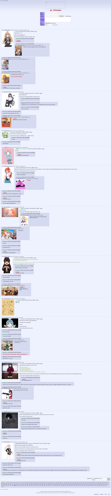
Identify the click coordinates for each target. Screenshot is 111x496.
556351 (19, 334)
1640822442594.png (7, 298)
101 (62, 483)
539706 (37, 93)
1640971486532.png (7, 130)
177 (8, 485)
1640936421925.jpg (21, 178)
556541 (33, 177)
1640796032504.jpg (7, 228)
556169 (33, 452)
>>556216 (24, 379)
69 (8, 483)
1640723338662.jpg (7, 207)
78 (23, 483)
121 (105, 483)
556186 (19, 436)
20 (34, 482)
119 (100, 483)
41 (69, 482)
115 (92, 483)
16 (27, 482)
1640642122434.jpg (7, 362)
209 (76, 485)
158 (76, 484)
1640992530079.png (21, 45)
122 (107, 483)
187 (29, 485)
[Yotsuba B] (96, 494)
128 (12, 484)
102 (64, 483)
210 (78, 485)
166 (93, 484)
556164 (38, 426)
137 (31, 484)
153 (65, 484)
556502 (19, 284)
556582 (37, 107)
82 (30, 483)
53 (89, 482)
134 (25, 484)
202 (61, 485)
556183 (19, 472)
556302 (37, 208)
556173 (19, 463)
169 (99, 484)
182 (19, 485)
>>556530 (5, 251)
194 (44, 485)
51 (86, 482)
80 (26, 483)
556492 (32, 270)
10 (17, 482)
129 (14, 484)
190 (36, 485)
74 (16, 483)
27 (46, 482)
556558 (27, 132)
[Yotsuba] (101, 494)
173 (108, 484)
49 (83, 482)
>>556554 (19, 154)
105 (71, 483)
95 (51, 483)
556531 (19, 249)
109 (79, 483)
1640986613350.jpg (7, 117)
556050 (37, 413)
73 (15, 483)
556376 (19, 352)
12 (21, 482)
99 (58, 483)
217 (93, 485)
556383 (19, 356)
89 (41, 483)
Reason (93, 479)
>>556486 (21, 287)
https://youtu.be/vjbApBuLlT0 (19, 34)
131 (19, 484)
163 (86, 484)
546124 (38, 98)
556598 (32, 31)
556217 (38, 377)
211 (80, 485)
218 (95, 485)
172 (106, 484)
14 (24, 482)
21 (36, 482)
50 (84, 482)
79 (25, 483)
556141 (38, 418)
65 (1, 483)
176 (6, 485)
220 (99, 485)
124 (4, 484)
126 (8, 484)
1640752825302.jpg (26, 215)
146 (50, 484)
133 (23, 484)
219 (97, 485)
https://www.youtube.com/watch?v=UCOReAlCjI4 (23, 445)
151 (61, 484)
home (7, 0)
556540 (33, 172)
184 (23, 485)
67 (5, 483)
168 (97, 484)
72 (13, 483)
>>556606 (18, 40)
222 (103, 485)
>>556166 (18, 454)
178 (10, 485)
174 (2, 485)
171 (103, 484)
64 (108, 482)
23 (39, 482)
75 (18, 483)
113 (88, 483)
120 (102, 483)
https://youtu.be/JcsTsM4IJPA (16, 76)
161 (82, 484)
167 (95, 484)
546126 (38, 102)
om (1, 0)
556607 (32, 38)
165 (91, 484)
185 (25, 485)
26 (44, 482)
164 (89, 484)
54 (91, 482)
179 (12, 485)
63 (106, 482)
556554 (39, 148)
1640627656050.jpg (7, 441)
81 (28, 483)
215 (89, 485)
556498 (19, 279)
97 (55, 483)
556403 (34, 300)
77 (21, 483)
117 (96, 483)
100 (60, 483)
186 (27, 485)
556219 (19, 382)
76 (20, 483)
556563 (19, 141)
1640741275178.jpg (7, 317)
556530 (19, 245)
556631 (19, 57)
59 (99, 482)
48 (81, 482)
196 (48, 485)
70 (10, 483)
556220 (19, 387)
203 (63, 485)
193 (42, 485)
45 (76, 482)
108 (77, 483)
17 (29, 482)
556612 (32, 43)
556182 (19, 467)
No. (29, 31)
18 (31, 482)
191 (38, 485)
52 (88, 482)
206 (69, 485)
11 (19, 482)
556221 (19, 400)
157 (74, 484)
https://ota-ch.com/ (23, 326)
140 (38, 484)
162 (84, 484)
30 (51, 482)
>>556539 (29, 180)
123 (2, 484)
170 (101, 484)
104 (69, 483)
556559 (28, 137)
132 (21, 484)
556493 (19, 275)
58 (98, 482)
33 (56, 482)
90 (43, 483)
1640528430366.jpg (7, 411)
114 (90, 483)
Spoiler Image (68, 16)
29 (49, 482)
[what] (106, 494)
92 (46, 483)
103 (66, 483)
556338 (38, 318)
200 (57, 485)
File (94, 478)
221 (101, 485)
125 (6, 484)
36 (61, 482)
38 (64, 482)
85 (35, 483)
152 (63, 484)
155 (69, 484)
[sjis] (109, 494)
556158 (45, 443)
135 (27, 484)
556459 (31, 257)
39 (66, 482)
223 (106, 485)
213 (84, 485)
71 (11, 483)
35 (59, 482)
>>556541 (5, 192)
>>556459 (17, 272)
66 (3, 483)
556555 (33, 152)
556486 (32, 265)
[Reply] (35, 31)
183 (21, 485)
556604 (19, 115)
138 (33, 484)
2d (4, 0)
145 (48, 484)
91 (45, 483)
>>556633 (5, 87)
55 (93, 482)
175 (4, 485)
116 (94, 483)
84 (33, 483)
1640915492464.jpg (7, 285)
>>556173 (5, 469)
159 (78, 484)
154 (67, 484)
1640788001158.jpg (7, 339)
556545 (19, 196)
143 (44, 484)
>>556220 (5, 402)
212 (82, 485)
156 (72, 484)
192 (40, 485)
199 (55, 485)
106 (73, 483)
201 (59, 485)
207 (72, 485)
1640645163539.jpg (7, 388)
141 (40, 484)
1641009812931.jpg (7, 72)
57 (96, 482)
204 (65, 485)
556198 (38, 363)
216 (91, 485)
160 (80, 484)
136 (29, 484)
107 (75, 483)
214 (86, 485)
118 (98, 483)
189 (33, 485)
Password (97, 478)
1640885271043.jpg (7, 256)
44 (74, 482)
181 (16, 485)
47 (79, 482)
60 (101, 482)
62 (104, 482)
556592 (19, 111)
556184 (19, 431)
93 (48, 483)
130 (16, 484)
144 (46, 484)
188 (31, 485)
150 (59, 484)
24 (41, 482)
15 (26, 482)
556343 (19, 329)
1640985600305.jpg (7, 30)
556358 (19, 338)
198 (53, 485)
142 (42, 484)
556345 (38, 213)
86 (36, 483)
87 (38, 483)
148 (55, 484)
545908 (33, 167)
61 (103, 482)
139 (36, 484)
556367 (19, 227)
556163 (38, 422)
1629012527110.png (7, 166)
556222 (19, 406)
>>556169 (18, 459)
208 (74, 485)
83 (31, 483)
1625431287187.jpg (7, 91)
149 (57, 484)
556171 (33, 457)
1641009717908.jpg (7, 59)
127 (10, 484)
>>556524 (5, 198)
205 (67, 485)
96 (53, 483)
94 (50, 483)
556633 (19, 71)
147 (53, 484)
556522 (19, 241)
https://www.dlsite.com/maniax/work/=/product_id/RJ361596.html (15, 354)
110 (81, 483)
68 (6, 483)
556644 (19, 85)
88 (40, 483)
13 (22, 482)
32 (54, 482)
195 (46, 485)
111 (83, 483)
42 (71, 482)
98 (56, 483)
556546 (19, 201)
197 (50, 485)
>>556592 (15, 118)
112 (85, 483)
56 (94, 482)
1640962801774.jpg (7, 147)
